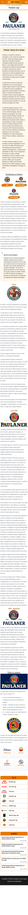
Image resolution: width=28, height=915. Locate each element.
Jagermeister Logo (13, 820)
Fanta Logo (11, 801)
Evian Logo (11, 791)
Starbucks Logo (12, 796)
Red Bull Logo (12, 782)
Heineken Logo (12, 806)
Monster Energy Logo (14, 815)
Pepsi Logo (11, 810)
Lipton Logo (11, 825)
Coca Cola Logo (12, 786)
